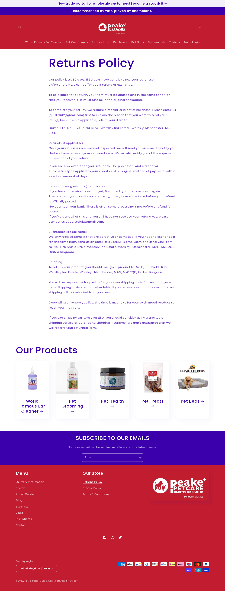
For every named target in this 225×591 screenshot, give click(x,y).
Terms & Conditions (96, 494)
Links (19, 512)
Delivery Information (30, 481)
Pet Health (112, 401)
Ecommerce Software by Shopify (59, 581)
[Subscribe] (140, 457)
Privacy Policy (92, 488)
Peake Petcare (33, 581)
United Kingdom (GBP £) (35, 568)
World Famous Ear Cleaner (32, 406)
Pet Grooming (72, 404)
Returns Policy (92, 481)
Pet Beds (190, 401)
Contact (21, 525)
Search (20, 488)
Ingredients (24, 518)
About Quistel (25, 494)
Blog (19, 500)
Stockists (22, 506)
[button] (20, 27)
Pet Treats (153, 401)
